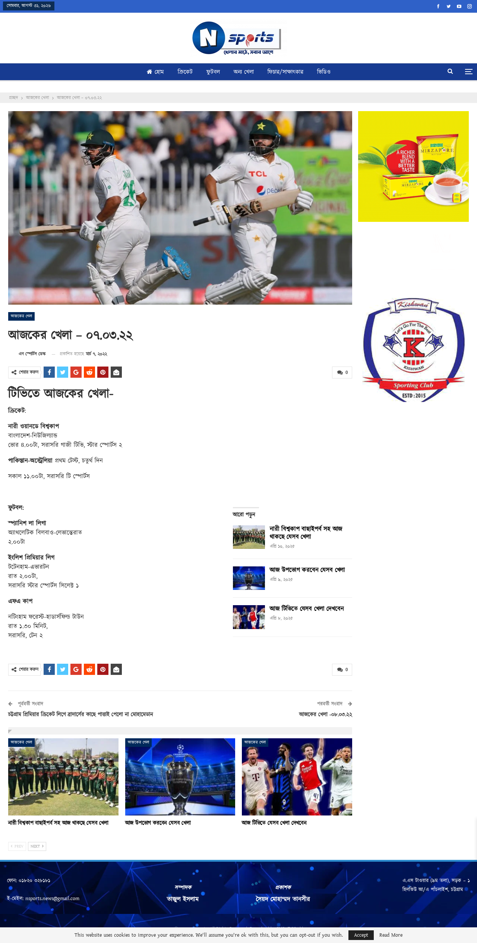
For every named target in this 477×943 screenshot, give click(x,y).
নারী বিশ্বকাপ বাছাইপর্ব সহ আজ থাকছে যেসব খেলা (306, 533)
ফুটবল (213, 72)
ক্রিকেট (185, 72)
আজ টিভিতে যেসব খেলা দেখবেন (307, 608)
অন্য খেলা (244, 72)
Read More (390, 935)
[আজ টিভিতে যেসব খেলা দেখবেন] (249, 617)
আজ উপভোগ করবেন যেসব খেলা (307, 570)
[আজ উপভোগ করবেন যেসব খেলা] (249, 578)
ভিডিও (324, 72)
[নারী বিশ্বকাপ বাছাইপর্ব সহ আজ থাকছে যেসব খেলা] (249, 537)
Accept (361, 935)
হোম (159, 72)
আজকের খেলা (21, 316)
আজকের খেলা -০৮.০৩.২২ (325, 715)
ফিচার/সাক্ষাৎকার (285, 72)
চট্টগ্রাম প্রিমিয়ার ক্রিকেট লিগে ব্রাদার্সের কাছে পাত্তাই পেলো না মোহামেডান (80, 715)
